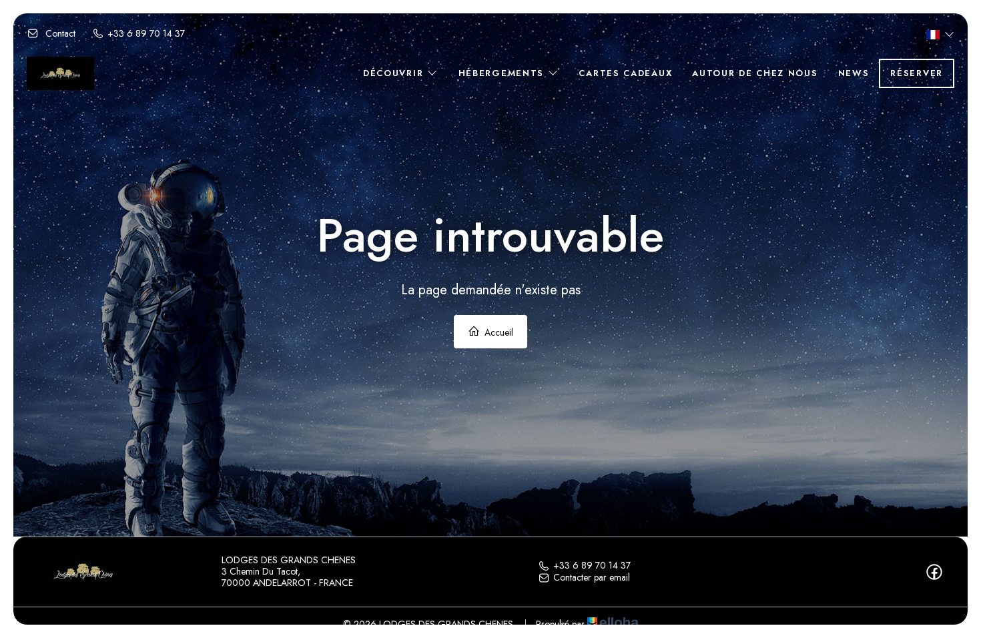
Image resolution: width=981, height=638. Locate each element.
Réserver (916, 73)
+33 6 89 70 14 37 (592, 566)
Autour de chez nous (755, 73)
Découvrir (395, 73)
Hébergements (503, 73)
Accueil (497, 332)
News (854, 73)
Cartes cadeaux (625, 73)
